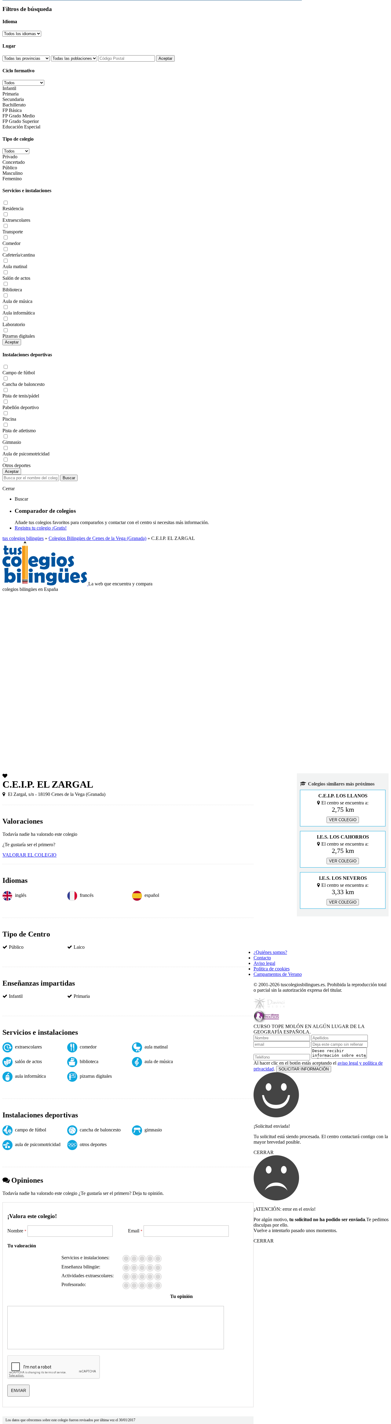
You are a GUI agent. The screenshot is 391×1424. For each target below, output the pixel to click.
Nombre (16, 1230)
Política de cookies (272, 968)
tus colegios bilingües (23, 538)
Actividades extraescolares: (87, 1275)
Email (135, 1230)
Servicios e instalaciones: (85, 1257)
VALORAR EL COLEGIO (29, 855)
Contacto (262, 957)
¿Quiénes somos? (270, 952)
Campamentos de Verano (278, 974)
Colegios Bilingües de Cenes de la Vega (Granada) (97, 538)
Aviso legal (264, 963)
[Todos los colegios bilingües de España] (279, 941)
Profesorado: (73, 1284)
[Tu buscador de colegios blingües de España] (45, 583)
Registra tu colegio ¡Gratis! (41, 527)
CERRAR (264, 1152)
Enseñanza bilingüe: (80, 1266)
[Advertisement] (195, 638)
